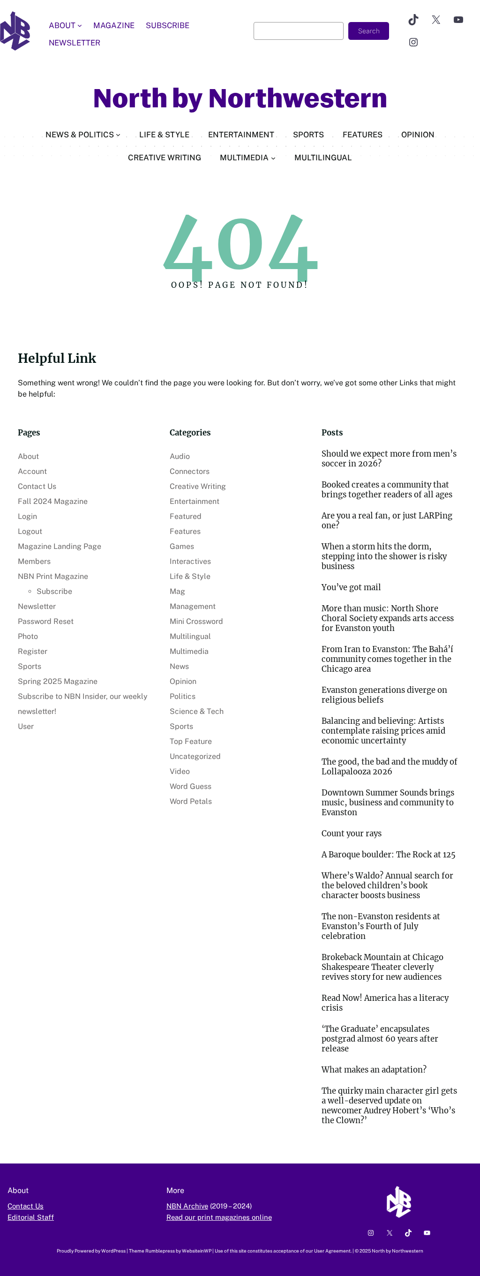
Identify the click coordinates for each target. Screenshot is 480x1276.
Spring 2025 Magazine (58, 681)
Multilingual (190, 636)
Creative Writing (198, 486)
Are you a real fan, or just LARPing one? (387, 521)
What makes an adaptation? (374, 1070)
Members (34, 561)
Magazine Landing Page (59, 546)
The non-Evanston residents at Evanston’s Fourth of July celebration (381, 926)
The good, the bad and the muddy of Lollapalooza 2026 (390, 767)
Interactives (190, 561)
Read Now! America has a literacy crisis (385, 1003)
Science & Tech (197, 711)
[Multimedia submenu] (273, 157)
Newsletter (37, 606)
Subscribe (54, 591)
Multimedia (189, 651)
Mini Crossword (196, 621)
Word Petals (191, 801)
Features (185, 531)
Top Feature (191, 741)
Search (369, 31)
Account (32, 471)
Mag (177, 591)
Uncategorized (195, 756)
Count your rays (352, 834)
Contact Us (37, 486)
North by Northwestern (240, 98)
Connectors (190, 471)
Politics (182, 696)
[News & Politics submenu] (118, 134)
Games (182, 546)
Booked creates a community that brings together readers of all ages (387, 490)
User (26, 726)
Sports (29, 666)
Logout (30, 531)
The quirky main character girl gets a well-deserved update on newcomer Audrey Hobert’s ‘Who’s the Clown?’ (389, 1106)
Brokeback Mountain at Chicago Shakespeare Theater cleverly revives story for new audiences (382, 967)
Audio (180, 456)
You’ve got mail (351, 588)
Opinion (183, 681)
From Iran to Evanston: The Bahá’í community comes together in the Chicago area (387, 659)
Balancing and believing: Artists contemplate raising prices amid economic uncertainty (383, 731)
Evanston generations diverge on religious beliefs (384, 695)
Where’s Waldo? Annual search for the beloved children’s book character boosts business (387, 886)
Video (180, 771)
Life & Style (190, 576)
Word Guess (190, 786)
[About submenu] (79, 25)
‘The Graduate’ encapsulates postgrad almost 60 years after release (380, 1039)
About (28, 456)
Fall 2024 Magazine (53, 501)
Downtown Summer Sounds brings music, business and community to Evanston (388, 803)
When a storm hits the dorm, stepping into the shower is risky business (384, 556)
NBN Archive (187, 1206)
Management (193, 606)
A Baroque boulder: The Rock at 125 (389, 855)
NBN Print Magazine (53, 576)
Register (32, 651)
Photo (28, 636)
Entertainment (194, 501)
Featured (186, 516)
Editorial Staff (31, 1217)
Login (27, 516)
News (179, 666)
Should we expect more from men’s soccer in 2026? (389, 459)
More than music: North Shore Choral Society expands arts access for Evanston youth (388, 618)
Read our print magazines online (219, 1217)
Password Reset (46, 621)
